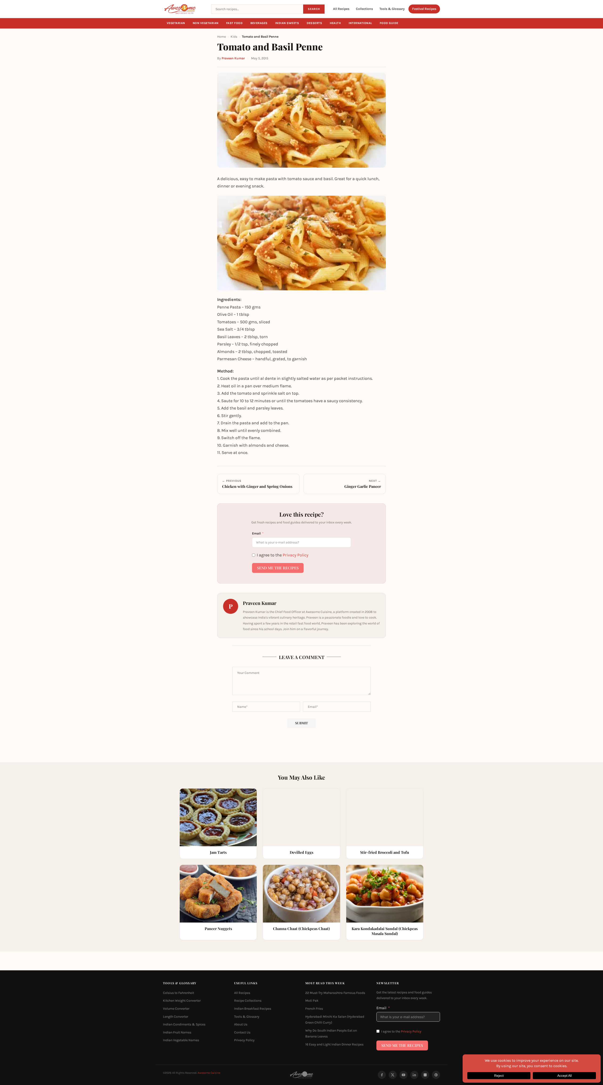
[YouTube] (403, 1075)
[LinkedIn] (414, 1075)
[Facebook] (382, 1075)
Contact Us (242, 1032)
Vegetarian (176, 23)
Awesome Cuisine (209, 1072)
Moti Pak (311, 1001)
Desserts (314, 23)
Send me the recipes (278, 567)
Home (221, 37)
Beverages (259, 23)
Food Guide (389, 23)
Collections (364, 9)
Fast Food (234, 23)
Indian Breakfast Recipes (252, 1009)
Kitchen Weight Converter (182, 1001)
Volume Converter (176, 1009)
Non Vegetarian (206, 23)
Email (256, 533)
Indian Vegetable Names (181, 1040)
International (360, 23)
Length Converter (175, 1017)
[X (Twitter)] (393, 1075)
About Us (240, 1025)
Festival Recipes (424, 9)
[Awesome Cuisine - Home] (184, 9)
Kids (234, 37)
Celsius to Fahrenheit (178, 993)
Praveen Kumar (233, 58)
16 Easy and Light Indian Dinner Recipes (334, 1044)
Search (314, 9)
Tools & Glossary (392, 9)
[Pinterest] (436, 1075)
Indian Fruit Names (177, 1032)
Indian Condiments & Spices (184, 1025)
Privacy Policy (295, 555)
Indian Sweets (287, 23)
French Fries (314, 1009)
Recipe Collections (247, 1001)
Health (335, 23)
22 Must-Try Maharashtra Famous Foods (335, 993)
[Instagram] (425, 1075)
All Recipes (341, 9)
